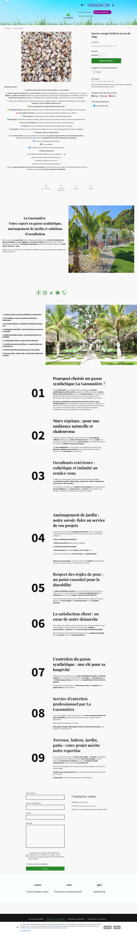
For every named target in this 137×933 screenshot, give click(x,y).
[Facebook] (38, 292)
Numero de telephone (33, 803)
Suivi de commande (61, 189)
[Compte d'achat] (113, 5)
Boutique (7, 28)
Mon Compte (46, 188)
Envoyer (45, 869)
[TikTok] (51, 292)
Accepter (107, 927)
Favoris (76, 188)
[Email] (57, 292)
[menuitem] (128, 28)
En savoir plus (25, 930)
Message (29, 823)
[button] (108, 5)
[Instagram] (45, 292)
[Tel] (64, 292)
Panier (91, 188)
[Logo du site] (69, 16)
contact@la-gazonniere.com (86, 806)
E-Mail (28, 813)
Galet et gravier (18, 28)
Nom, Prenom (31, 793)
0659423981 (84, 802)
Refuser (117, 927)
